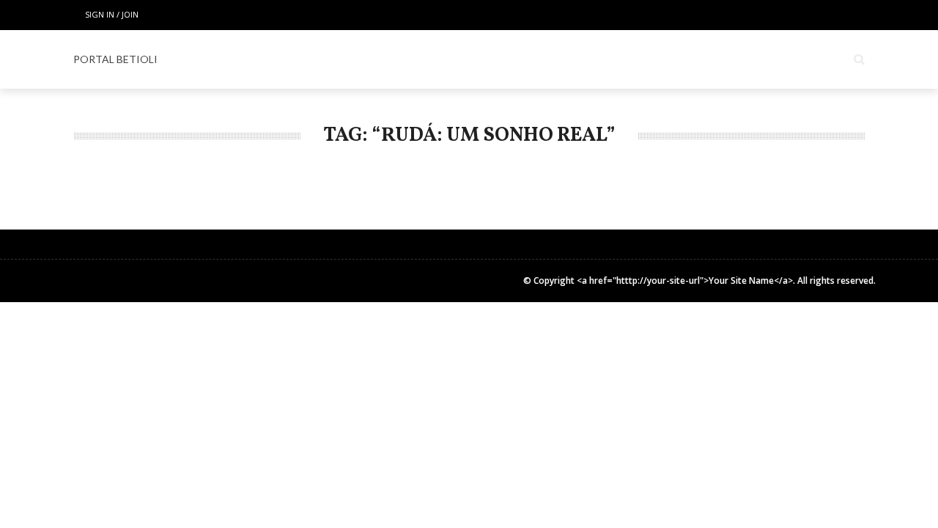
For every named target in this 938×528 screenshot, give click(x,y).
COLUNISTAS (682, 59)
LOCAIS (356, 59)
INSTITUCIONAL (777, 59)
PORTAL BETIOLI (115, 59)
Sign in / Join (112, 14)
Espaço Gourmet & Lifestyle (550, 59)
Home (296, 59)
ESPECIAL (425, 59)
